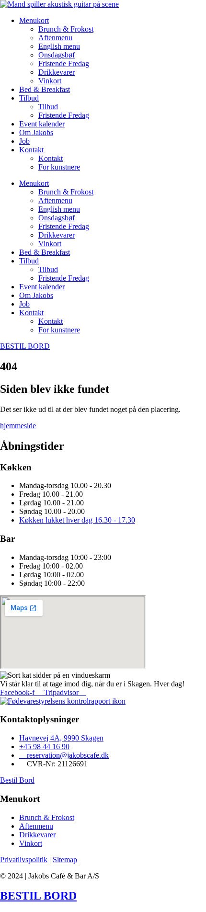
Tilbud (29, 98)
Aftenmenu (55, 38)
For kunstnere (59, 167)
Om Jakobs (36, 132)
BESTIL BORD (38, 895)
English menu (59, 46)
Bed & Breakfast (44, 89)
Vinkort (49, 81)
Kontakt (31, 150)
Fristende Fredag (63, 63)
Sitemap (65, 859)
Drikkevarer (56, 72)
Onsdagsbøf (56, 55)
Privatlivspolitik (23, 859)
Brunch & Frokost (65, 29)
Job (24, 141)
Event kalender (42, 124)
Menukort (34, 20)
